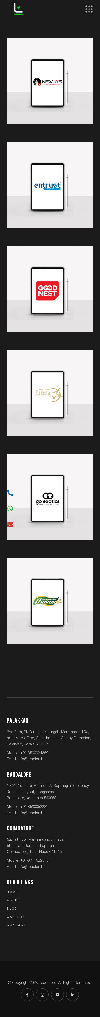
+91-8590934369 (34, 753)
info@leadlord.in (31, 759)
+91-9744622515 (34, 860)
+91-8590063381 (34, 806)
